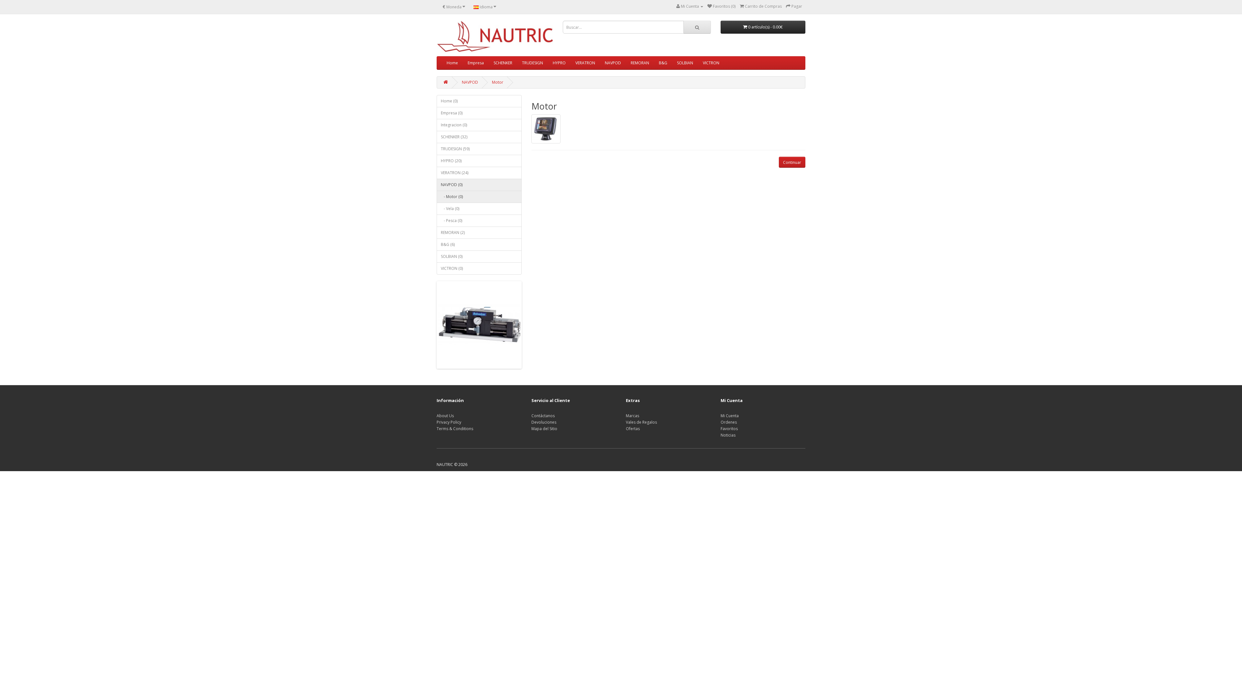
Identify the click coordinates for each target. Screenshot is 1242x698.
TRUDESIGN (532, 63)
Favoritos (729, 428)
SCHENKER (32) (454, 137)
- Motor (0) (452, 196)
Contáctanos (543, 415)
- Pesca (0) (451, 220)
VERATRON (585, 63)
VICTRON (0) (452, 268)
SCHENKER (503, 63)
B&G (663, 63)
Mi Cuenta (730, 415)
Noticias (728, 435)
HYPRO (559, 63)
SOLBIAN (685, 63)
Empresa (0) (452, 113)
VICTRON (711, 63)
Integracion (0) (454, 125)
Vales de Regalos (641, 422)
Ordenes (729, 422)
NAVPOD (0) (452, 184)
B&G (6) (448, 244)
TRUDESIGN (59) (455, 149)
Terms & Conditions (455, 428)
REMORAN (640, 63)
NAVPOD (613, 63)
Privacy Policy (449, 422)
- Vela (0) (450, 208)
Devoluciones (543, 422)
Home (452, 63)
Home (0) (449, 101)
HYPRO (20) (451, 161)
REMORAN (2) (453, 232)
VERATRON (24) (454, 172)
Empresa (476, 63)
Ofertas (633, 428)
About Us (445, 415)
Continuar (792, 162)
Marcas (632, 415)
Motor (497, 82)
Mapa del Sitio (544, 428)
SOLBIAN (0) (452, 256)
